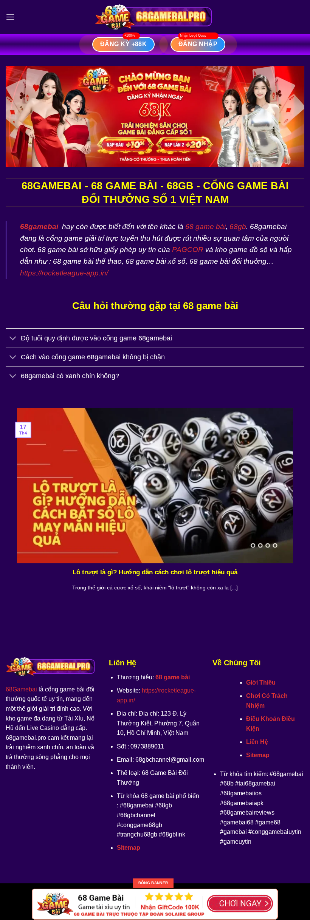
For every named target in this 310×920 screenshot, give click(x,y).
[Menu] (10, 17)
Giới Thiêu (261, 682)
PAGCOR (187, 250)
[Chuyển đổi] (13, 339)
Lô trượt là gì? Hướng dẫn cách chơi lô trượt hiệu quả (155, 572)
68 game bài (205, 226)
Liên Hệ (257, 742)
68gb (237, 226)
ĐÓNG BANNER (153, 883)
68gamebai (39, 226)
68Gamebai (21, 689)
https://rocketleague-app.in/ (64, 273)
